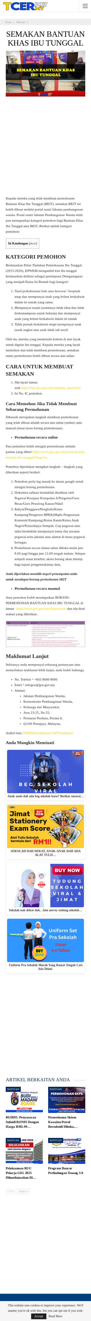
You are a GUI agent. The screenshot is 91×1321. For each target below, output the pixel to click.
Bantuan (13, 1089)
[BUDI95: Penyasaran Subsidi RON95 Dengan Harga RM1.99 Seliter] (24, 1100)
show (33, 243)
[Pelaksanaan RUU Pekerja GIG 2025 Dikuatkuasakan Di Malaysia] (24, 1151)
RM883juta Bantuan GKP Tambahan (48, 733)
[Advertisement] (45, 148)
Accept (38, 1316)
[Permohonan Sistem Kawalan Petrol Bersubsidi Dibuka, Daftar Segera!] (66, 1100)
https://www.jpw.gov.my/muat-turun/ (41, 608)
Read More (55, 1316)
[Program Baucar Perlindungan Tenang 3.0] (66, 1151)
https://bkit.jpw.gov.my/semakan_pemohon (51, 388)
